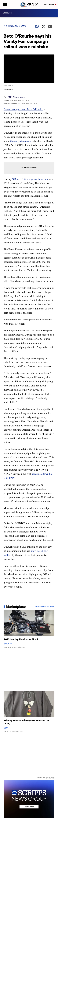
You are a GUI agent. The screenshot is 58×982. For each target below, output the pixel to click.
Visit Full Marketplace (44, 607)
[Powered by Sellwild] (50, 778)
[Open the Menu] (5, 4)
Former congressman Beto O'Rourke (23, 109)
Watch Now (49, 4)
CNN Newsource (16, 97)
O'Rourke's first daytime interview (30, 179)
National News (15, 25)
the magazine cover (20, 141)
